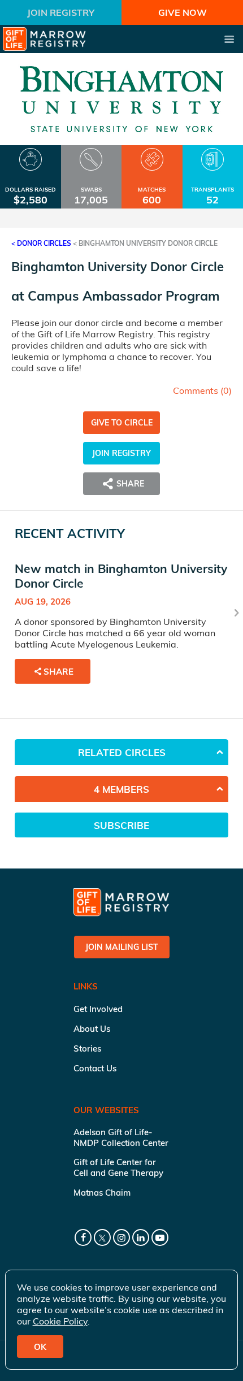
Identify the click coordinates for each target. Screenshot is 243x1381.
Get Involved (98, 1009)
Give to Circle (122, 423)
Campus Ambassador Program (124, 296)
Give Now (182, 12)
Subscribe (121, 825)
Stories (87, 1048)
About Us (91, 1028)
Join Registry (60, 12)
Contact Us (94, 1068)
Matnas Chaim (102, 1192)
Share (58, 671)
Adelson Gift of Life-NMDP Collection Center (120, 1137)
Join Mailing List (121, 947)
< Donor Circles (41, 243)
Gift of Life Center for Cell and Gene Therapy (118, 1167)
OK (40, 1346)
